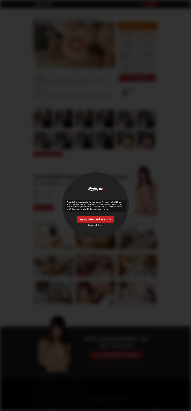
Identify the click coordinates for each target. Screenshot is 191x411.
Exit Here (99, 225)
